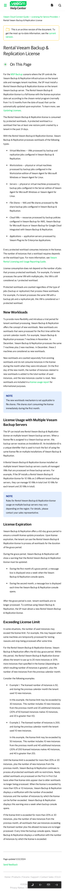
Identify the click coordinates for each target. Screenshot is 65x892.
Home (7, 877)
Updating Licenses (12, 110)
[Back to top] (48, 885)
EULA (57, 877)
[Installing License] (56, 885)
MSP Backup (17, 74)
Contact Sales (47, 877)
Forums (25, 877)
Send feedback (10, 864)
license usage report (39, 382)
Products (16, 877)
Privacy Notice (17, 887)
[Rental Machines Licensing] (40, 885)
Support (35, 877)
